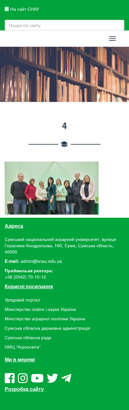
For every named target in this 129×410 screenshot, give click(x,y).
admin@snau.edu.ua (41, 261)
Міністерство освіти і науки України (40, 309)
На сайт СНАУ (24, 9)
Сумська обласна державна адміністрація (47, 328)
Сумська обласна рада (28, 337)
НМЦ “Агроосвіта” (23, 346)
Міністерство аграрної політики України (45, 318)
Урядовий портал (22, 299)
